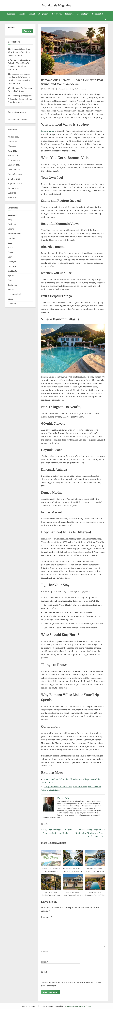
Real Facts (12, 271)
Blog (10, 220)
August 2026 (13, 137)
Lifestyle (69, 14)
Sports (11, 276)
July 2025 (12, 193)
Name (44, 951)
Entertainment (14, 234)
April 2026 (12, 151)
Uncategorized (14, 294)
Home (10, 252)
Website (45, 972)
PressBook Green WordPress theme (77, 1006)
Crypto (11, 229)
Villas (46, 824)
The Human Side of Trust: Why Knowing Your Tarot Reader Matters (19, 52)
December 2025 (15, 169)
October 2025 (14, 179)
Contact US (97, 14)
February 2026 (14, 160)
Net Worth (57, 14)
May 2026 (12, 146)
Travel (32, 14)
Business (11, 14)
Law (10, 257)
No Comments (80, 89)
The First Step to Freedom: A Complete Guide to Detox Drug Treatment (20, 99)
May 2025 (12, 198)
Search (11, 27)
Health (22, 14)
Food (10, 243)
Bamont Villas (47, 131)
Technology (83, 14)
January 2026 (14, 165)
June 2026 (12, 141)
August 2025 (13, 188)
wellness (12, 304)
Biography (43, 14)
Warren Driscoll (64, 89)
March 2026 (13, 156)
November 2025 (15, 174)
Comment (46, 917)
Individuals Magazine (56, 5)
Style (10, 280)
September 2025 (15, 184)
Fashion (11, 238)
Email (44, 962)
